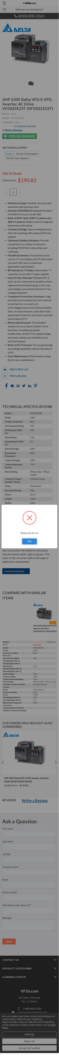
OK (29, 541)
